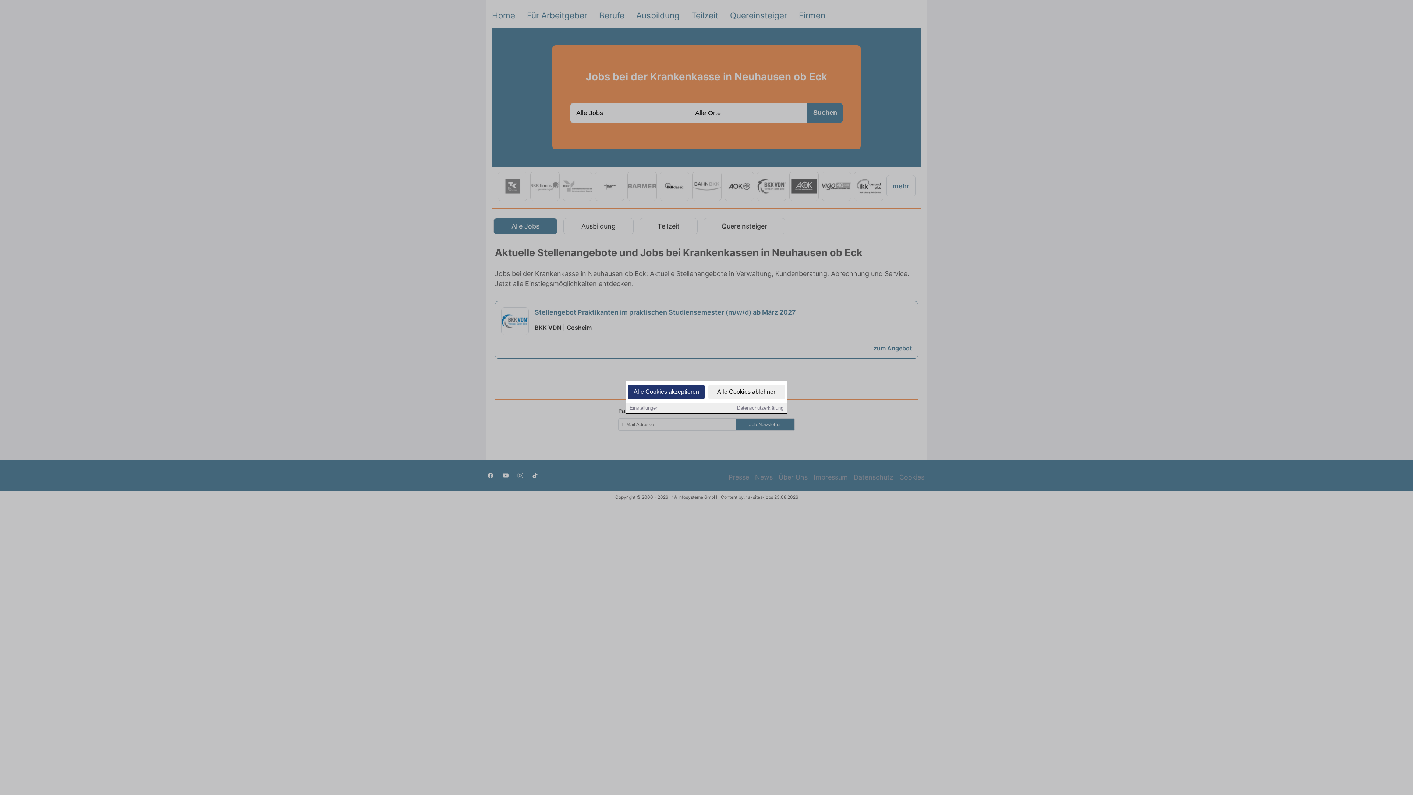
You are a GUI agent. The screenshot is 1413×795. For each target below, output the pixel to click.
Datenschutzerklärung (760, 408)
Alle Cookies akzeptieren (666, 392)
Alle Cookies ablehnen (747, 392)
